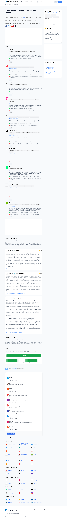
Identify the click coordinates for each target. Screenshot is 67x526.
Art (23, 116)
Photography (27, 66)
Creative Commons (48, 16)
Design (23, 66)
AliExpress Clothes (11, 444)
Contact (35, 511)
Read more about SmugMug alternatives (14, 332)
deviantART (23, 499)
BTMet (9, 451)
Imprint (45, 514)
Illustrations (32, 66)
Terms (55, 514)
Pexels (22, 480)
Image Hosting (27, 204)
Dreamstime (12, 98)
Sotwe (22, 447)
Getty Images (12, 115)
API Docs (36, 516)
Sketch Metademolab (38, 502)
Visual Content (37, 116)
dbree (35, 454)
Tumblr (22, 470)
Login (56, 1)
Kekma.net (36, 451)
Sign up (60, 1)
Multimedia (32, 150)
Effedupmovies (24, 454)
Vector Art (33, 132)
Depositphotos (13, 130)
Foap (35, 489)
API (34, 1)
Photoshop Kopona (25, 502)
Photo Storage (12, 204)
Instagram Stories (37, 493)
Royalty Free (19, 66)
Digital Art (36, 150)
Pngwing (35, 460)
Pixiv (9, 499)
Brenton (10, 388)
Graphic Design (32, 51)
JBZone (35, 447)
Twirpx (35, 499)
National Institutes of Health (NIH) (25, 444)
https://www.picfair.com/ (52, 12)
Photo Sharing (22, 204)
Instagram (10, 470)
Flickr (9, 473)
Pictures (15, 116)
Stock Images (17, 150)
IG (21, 493)
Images (15, 66)
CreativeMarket (11, 464)
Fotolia (11, 49)
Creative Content (22, 150)
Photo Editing (37, 99)
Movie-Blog (10, 447)
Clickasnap (36, 473)
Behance (35, 470)
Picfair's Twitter (14, 368)
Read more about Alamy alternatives (13, 268)
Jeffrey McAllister (12, 394)
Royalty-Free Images (17, 51)
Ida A (10, 410)
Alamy (10, 166)
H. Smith (10, 415)
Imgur (9, 489)
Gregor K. (8, 15)
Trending (26, 1)
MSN (9, 454)
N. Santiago (11, 421)
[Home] (5, 4)
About (45, 511)
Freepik (9, 460)
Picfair (24, 17)
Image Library (12, 101)
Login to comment (11, 433)
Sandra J (10, 404)
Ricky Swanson (12, 377)
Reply (16, 380)
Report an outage (29, 366)
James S (10, 399)
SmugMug (11, 203)
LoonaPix (35, 483)
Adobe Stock (12, 148)
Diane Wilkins (11, 426)
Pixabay (35, 480)
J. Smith (10, 383)
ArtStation (10, 502)
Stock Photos (16, 4)
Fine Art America (13, 184)
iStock (10, 82)
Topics (31, 1)
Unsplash (23, 483)
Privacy (55, 511)
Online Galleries (32, 204)
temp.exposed (36, 444)
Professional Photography (25, 51)
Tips (35, 514)
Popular (21, 1)
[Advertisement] (24, 36)
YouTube (22, 451)
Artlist (22, 473)
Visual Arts (11, 152)
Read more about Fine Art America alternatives (15, 293)
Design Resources (24, 84)
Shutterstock (12, 65)
